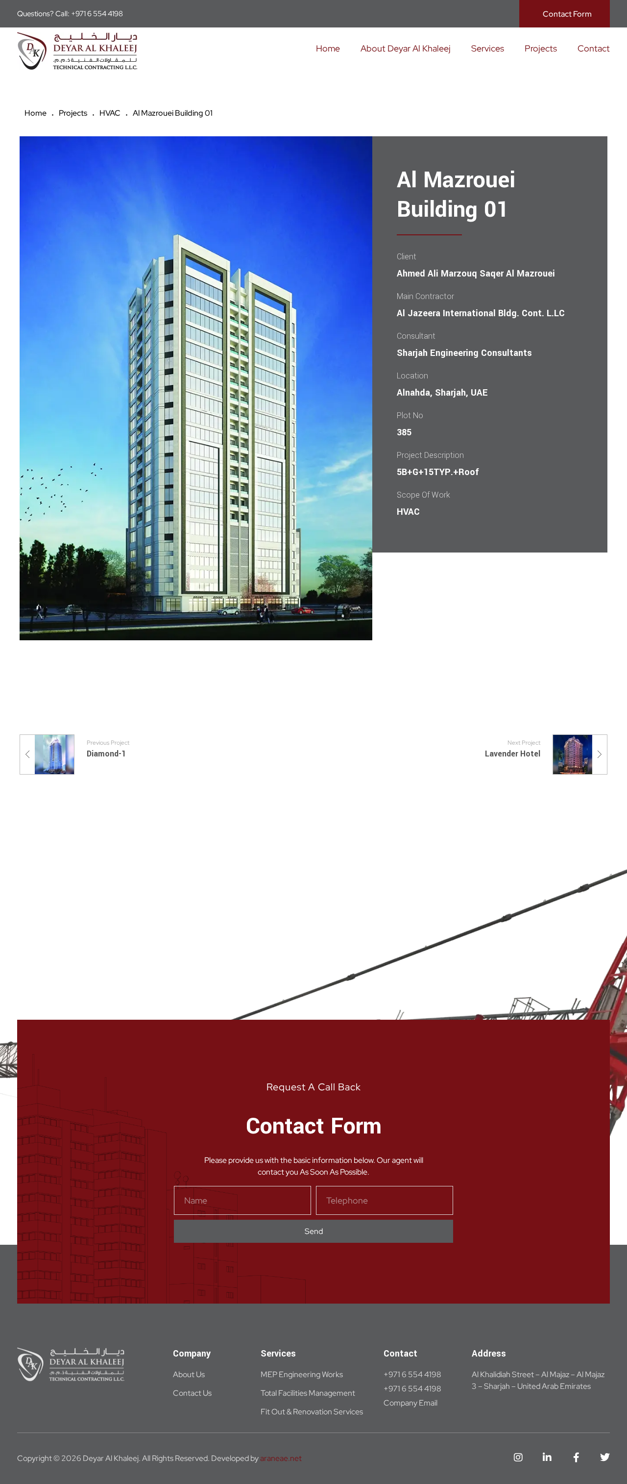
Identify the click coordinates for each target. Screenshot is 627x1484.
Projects (73, 113)
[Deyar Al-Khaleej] (77, 51)
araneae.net (281, 1458)
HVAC (110, 113)
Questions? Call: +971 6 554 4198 (70, 14)
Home (35, 113)
